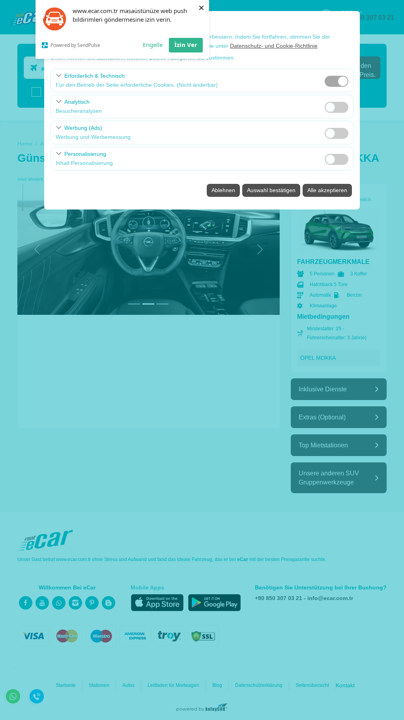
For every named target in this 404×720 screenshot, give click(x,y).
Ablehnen (223, 190)
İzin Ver (185, 45)
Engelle (153, 45)
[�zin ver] (336, 106)
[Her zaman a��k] (336, 80)
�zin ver (336, 107)
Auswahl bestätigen (271, 190)
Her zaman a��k (336, 81)
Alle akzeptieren (327, 190)
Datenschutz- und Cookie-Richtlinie (274, 46)
